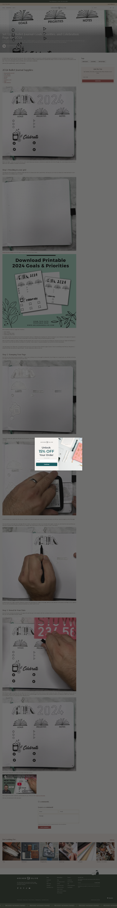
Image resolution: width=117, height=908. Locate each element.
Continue (46, 464)
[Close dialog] (81, 439)
